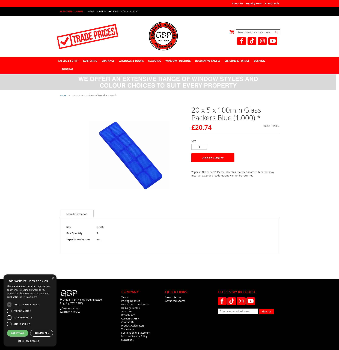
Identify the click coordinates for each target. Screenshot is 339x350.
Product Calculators (132, 325)
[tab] (169, 65)
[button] (30, 341)
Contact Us (127, 322)
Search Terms (173, 297)
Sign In (101, 11)
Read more (31, 296)
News (90, 11)
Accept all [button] (17, 332)
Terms (125, 297)
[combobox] (258, 32)
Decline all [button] (41, 332)
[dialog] (30, 310)
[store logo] (169, 36)
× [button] (52, 278)
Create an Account (126, 11)
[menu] (169, 65)
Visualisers (127, 329)
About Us (237, 3)
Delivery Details (130, 308)
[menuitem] (68, 61)
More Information (76, 214)
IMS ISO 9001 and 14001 (135, 304)
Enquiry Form (254, 3)
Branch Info (272, 3)
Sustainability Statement (135, 332)
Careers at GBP (130, 318)
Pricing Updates (130, 301)
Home (63, 95)
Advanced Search (175, 301)
